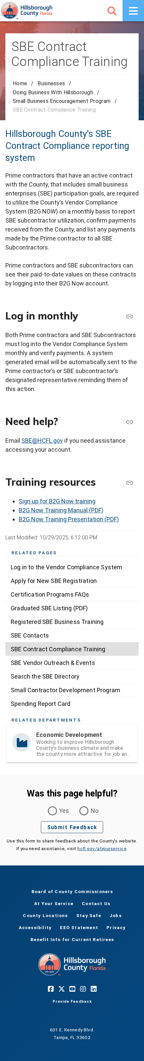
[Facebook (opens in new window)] (50, 988)
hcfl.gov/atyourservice (102, 848)
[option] (72, 567)
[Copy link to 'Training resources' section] (129, 482)
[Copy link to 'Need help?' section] (129, 421)
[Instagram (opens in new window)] (82, 988)
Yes (64, 810)
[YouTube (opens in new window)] (72, 988)
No (94, 810)
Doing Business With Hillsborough (53, 92)
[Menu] (133, 10)
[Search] (112, 11)
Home (20, 83)
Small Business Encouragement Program (62, 101)
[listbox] (72, 635)
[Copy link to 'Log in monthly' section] (129, 316)
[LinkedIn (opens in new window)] (93, 988)
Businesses (51, 83)
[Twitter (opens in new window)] (61, 988)
